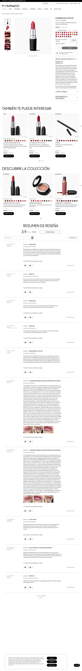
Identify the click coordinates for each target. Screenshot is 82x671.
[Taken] (72, 201)
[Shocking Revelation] (64, 32)
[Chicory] (77, 141)
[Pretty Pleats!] (62, 201)
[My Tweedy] (40, 201)
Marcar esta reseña (70, 265)
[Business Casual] (18, 141)
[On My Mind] (18, 201)
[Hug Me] (16, 141)
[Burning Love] (62, 32)
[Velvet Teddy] (57, 201)
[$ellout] (12, 141)
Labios (12, 13)
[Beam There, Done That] (5, 141)
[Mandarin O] (68, 32)
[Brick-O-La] (59, 141)
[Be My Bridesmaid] (16, 201)
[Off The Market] (14, 201)
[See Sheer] (25, 141)
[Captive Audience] (46, 141)
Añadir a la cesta (9, 213)
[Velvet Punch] (64, 34)
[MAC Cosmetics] (10, 6)
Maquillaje (8, 13)
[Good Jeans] (46, 201)
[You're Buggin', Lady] (60, 36)
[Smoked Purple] (51, 141)
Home (3, 13)
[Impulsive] (70, 32)
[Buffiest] (70, 201)
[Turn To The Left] (56, 36)
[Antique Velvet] (49, 141)
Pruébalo (74, 40)
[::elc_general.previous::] (4, 140)
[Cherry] (64, 141)
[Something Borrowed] (64, 201)
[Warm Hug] (59, 201)
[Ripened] (60, 34)
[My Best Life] (12, 201)
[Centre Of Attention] (72, 141)
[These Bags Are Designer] (49, 201)
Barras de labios (19, 13)
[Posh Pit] (7, 141)
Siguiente (41, 597)
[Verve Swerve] (42, 141)
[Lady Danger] (33, 141)
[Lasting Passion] (77, 32)
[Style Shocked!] (58, 32)
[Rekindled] (75, 201)
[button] (28, 429)
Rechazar (52, 661)
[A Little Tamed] (56, 32)
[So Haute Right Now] (38, 201)
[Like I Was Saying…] (21, 141)
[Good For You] (7, 201)
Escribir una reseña (49, 232)
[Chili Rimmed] (70, 141)
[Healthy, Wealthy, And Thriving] (70, 36)
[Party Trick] (14, 141)
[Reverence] (72, 34)
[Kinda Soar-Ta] (66, 36)
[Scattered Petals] (72, 32)
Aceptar (52, 658)
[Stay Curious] (70, 34)
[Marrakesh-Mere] (74, 34)
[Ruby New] (68, 36)
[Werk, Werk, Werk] (68, 34)
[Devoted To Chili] (56, 34)
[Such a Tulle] (51, 201)
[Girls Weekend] (23, 201)
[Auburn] (66, 141)
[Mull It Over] (74, 32)
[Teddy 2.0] (64, 36)
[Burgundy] (62, 141)
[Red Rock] (38, 141)
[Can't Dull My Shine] (10, 141)
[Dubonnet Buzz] (77, 34)
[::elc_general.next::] (26, 140)
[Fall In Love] (66, 32)
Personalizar (52, 665)
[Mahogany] (75, 141)
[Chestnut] (68, 201)
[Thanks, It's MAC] (23, 141)
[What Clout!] (31, 201)
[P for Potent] (62, 34)
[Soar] (44, 141)
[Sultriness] (60, 32)
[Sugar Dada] (36, 141)
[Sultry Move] (66, 34)
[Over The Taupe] (77, 201)
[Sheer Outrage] (58, 36)
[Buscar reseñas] (32, 237)
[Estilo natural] (40, 141)
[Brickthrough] (62, 36)
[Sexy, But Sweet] (58, 34)
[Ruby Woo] (31, 141)
